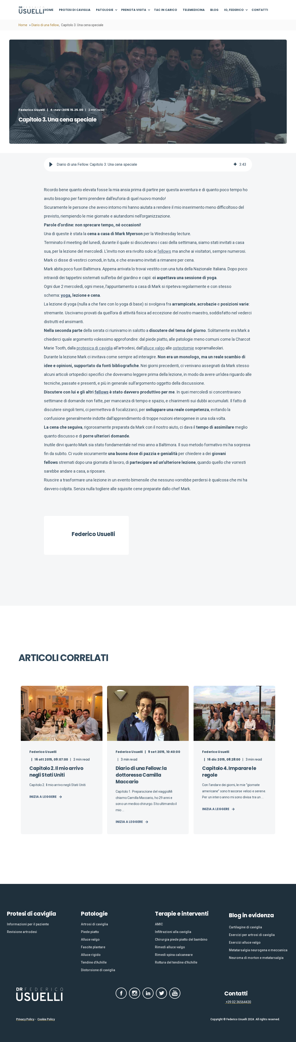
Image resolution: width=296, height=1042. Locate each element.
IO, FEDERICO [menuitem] (234, 10)
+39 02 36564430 (238, 1002)
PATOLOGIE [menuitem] (104, 10)
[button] (51, 164)
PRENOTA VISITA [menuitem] (133, 10)
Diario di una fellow (45, 25)
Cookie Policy (46, 1019)
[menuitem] (50, 10)
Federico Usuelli (31, 110)
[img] (235, 164)
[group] (148, 165)
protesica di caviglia (95, 348)
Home (22, 25)
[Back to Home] (31, 10)
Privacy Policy (25, 1019)
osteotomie (183, 348)
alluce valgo (154, 348)
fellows (164, 251)
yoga (65, 295)
